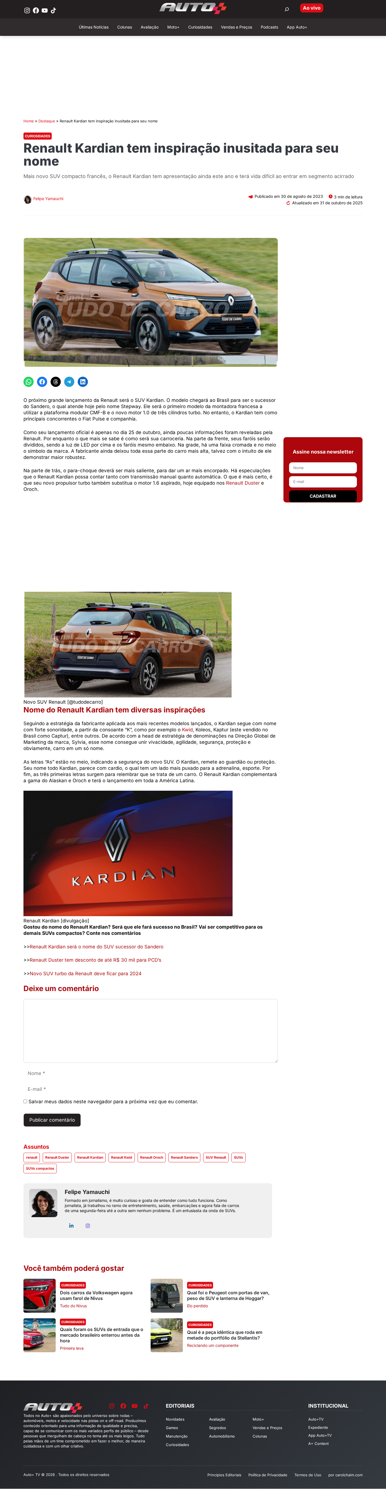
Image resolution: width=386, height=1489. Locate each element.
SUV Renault (216, 1157)
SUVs (238, 1157)
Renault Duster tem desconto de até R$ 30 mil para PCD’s (95, 960)
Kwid (187, 729)
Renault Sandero (184, 1157)
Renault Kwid (121, 1157)
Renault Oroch (151, 1157)
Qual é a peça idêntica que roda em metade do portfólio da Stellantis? (224, 1335)
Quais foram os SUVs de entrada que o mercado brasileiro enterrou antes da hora (101, 1335)
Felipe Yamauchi (48, 198)
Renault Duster (243, 483)
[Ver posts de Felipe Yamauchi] (27, 200)
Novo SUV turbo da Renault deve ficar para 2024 (86, 973)
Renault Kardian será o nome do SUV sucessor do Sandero (96, 947)
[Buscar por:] (287, 9)
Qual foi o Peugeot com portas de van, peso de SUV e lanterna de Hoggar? (228, 1295)
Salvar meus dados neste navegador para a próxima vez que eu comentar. (113, 1101)
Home (28, 121)
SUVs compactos (40, 1168)
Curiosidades (37, 136)
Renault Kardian (90, 1157)
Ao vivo (311, 8)
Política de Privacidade (267, 1475)
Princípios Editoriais (224, 1475)
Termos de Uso (307, 1475)
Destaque (46, 121)
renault (31, 1157)
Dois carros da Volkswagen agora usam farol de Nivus (96, 1295)
